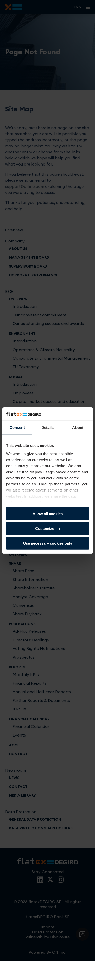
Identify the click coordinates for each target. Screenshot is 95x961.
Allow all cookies (48, 514)
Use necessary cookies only (47, 543)
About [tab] (77, 427)
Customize (44, 528)
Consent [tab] (17, 427)
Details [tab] (47, 427)
